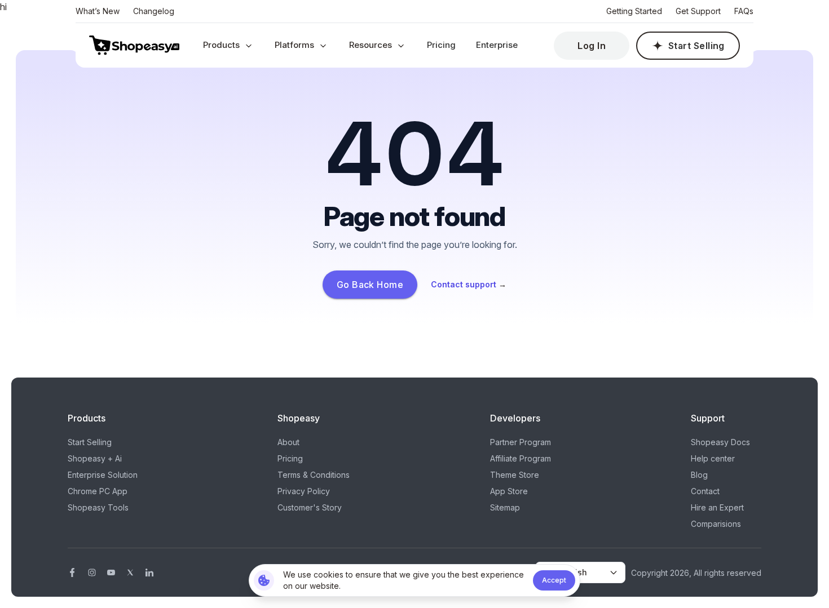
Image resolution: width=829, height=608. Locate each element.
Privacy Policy (303, 491)
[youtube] (111, 572)
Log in (591, 45)
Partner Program (520, 442)
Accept (554, 580)
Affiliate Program (520, 458)
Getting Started (634, 11)
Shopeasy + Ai (95, 458)
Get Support (698, 11)
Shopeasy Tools (98, 507)
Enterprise (497, 44)
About (288, 442)
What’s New (98, 11)
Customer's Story (309, 507)
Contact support (468, 284)
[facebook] (72, 572)
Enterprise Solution (103, 475)
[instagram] (92, 572)
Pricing (441, 44)
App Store (509, 491)
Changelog (153, 11)
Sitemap (505, 507)
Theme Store (514, 475)
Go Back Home (370, 284)
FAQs (743, 11)
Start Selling (696, 45)
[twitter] (130, 572)
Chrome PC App (97, 491)
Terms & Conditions (313, 475)
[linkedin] (149, 572)
